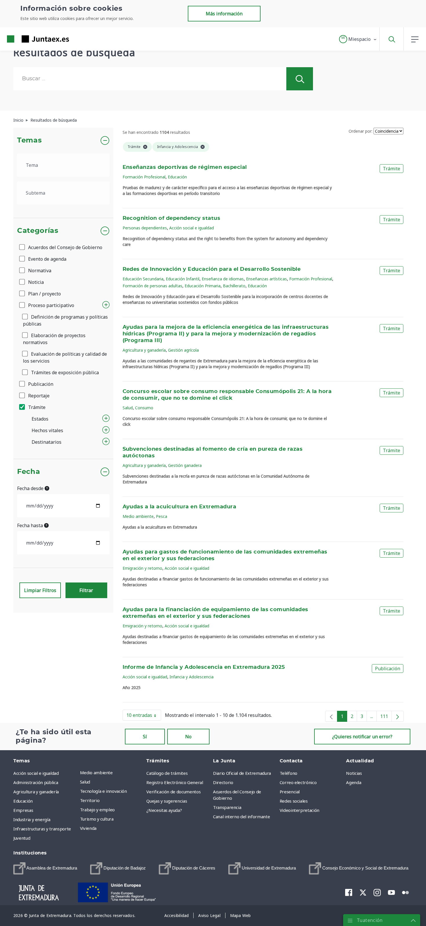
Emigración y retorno (142, 568)
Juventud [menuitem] (21, 838)
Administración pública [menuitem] (35, 782)
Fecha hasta (30, 525)
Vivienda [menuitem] (88, 828)
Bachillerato (234, 285)
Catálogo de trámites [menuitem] (166, 773)
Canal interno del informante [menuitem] (241, 816)
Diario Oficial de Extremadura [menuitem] (242, 773)
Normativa (39, 270)
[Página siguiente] (398, 716)
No (188, 736)
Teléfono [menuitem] (288, 773)
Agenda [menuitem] (353, 782)
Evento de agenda (46, 259)
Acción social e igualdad (191, 228)
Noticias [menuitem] (354, 773)
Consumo (144, 407)
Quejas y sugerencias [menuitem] (166, 801)
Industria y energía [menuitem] (31, 819)
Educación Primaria (203, 285)
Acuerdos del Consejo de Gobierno (64, 247)
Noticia (35, 282)
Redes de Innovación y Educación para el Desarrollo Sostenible (212, 269)
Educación (177, 177)
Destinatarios (46, 442)
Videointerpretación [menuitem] (299, 810)
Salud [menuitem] (85, 782)
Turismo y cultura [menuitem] (97, 819)
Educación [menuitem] (23, 801)
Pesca (161, 516)
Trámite (36, 407)
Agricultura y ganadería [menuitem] (36, 792)
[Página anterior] (331, 716)
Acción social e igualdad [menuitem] (36, 773)
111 (386, 717)
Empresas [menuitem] (23, 810)
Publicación (40, 384)
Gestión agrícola (183, 350)
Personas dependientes (145, 228)
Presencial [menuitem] (290, 792)
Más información (224, 13)
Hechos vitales (47, 430)
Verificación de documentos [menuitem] (173, 792)
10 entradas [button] (143, 716)
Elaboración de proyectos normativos (54, 339)
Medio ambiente (138, 516)
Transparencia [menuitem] (227, 807)
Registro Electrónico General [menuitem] (174, 782)
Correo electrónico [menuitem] (298, 782)
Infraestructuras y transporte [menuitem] (42, 829)
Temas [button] (29, 140)
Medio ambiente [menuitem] (96, 772)
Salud (128, 407)
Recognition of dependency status (172, 218)
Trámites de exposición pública (64, 372)
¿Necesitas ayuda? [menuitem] (164, 810)
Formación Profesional (144, 177)
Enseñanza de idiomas (223, 279)
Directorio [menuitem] (223, 782)
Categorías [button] (38, 230)
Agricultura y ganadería (144, 350)
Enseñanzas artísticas (266, 279)
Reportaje (38, 395)
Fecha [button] (28, 471)
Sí (145, 736)
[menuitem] (45, 868)
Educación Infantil (182, 279)
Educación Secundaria (143, 279)
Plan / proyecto (44, 294)
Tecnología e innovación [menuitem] (103, 791)
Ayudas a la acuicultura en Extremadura (179, 506)
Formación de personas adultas (152, 285)
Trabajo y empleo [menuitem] (97, 809)
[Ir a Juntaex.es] (27, 39)
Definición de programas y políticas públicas (65, 320)
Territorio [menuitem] (90, 800)
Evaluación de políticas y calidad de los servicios (65, 357)
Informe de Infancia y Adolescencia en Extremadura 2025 (204, 667)
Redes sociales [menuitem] (294, 801)
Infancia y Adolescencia (192, 677)
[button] (358, 39)
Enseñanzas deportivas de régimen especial (185, 167)
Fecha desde (31, 488)
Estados (40, 419)
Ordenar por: (360, 131)
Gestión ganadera (185, 465)
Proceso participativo (50, 305)
